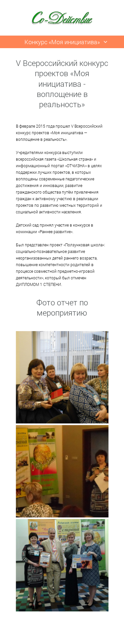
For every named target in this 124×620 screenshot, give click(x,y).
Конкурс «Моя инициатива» (62, 42)
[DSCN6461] (62, 471)
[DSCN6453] (62, 377)
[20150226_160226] (62, 565)
